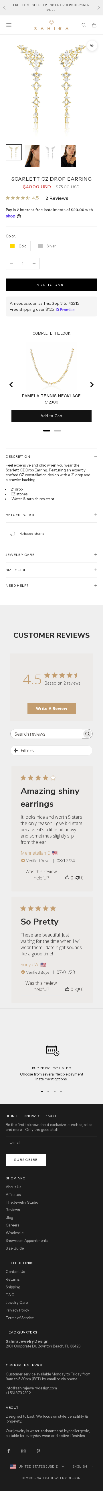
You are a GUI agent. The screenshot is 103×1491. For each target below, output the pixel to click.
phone (72, 1379)
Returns (12, 1279)
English (79, 1466)
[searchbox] (46, 734)
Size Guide (15, 1248)
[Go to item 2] (32, 156)
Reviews (13, 1209)
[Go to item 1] (14, 152)
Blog (9, 1217)
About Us (13, 1187)
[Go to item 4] (69, 156)
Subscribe (26, 1159)
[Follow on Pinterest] (38, 1451)
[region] (51, 1061)
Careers (12, 1225)
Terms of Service (20, 1318)
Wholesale (14, 1232)
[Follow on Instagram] (23, 1451)
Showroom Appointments (27, 1240)
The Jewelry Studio (22, 1202)
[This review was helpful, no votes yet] (67, 878)
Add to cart (51, 285)
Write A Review (51, 708)
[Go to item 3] (50, 152)
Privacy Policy (17, 1310)
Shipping (13, 1287)
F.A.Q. (10, 1294)
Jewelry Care (17, 1302)
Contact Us (15, 1271)
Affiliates (13, 1194)
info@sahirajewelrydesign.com (31, 1388)
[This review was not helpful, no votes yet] (78, 878)
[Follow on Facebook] (8, 1451)
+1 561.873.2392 (18, 1393)
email (51, 1379)
